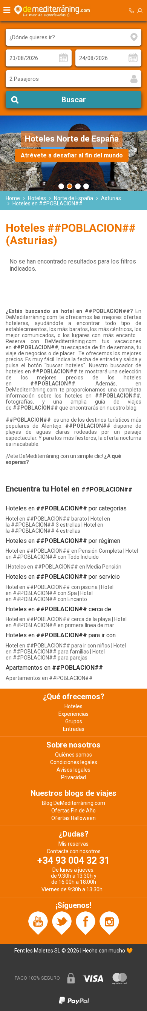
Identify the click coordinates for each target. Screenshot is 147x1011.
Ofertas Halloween (73, 818)
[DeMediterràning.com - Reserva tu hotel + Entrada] (53, 10)
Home (13, 198)
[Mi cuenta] (139, 10)
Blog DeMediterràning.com (73, 803)
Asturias (111, 198)
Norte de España (73, 198)
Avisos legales (73, 770)
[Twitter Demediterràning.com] (62, 923)
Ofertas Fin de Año (73, 811)
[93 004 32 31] (132, 11)
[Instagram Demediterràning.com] (109, 923)
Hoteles (37, 198)
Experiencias (73, 714)
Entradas (73, 729)
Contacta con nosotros (74, 851)
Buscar (73, 99)
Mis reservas (73, 844)
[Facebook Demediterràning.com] (85, 923)
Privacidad (73, 777)
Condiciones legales (73, 762)
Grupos (73, 721)
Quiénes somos (73, 755)
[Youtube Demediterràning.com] (38, 923)
